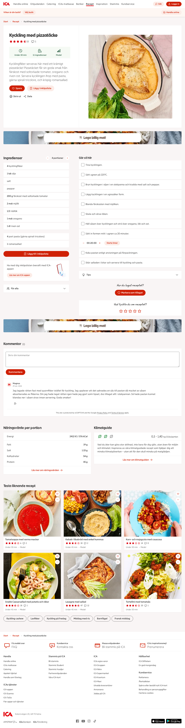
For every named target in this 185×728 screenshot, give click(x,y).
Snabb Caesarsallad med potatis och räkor (27, 601)
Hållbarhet (144, 656)
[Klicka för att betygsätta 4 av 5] (135, 311)
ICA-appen (8, 689)
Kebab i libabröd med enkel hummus (84, 539)
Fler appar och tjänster (13, 701)
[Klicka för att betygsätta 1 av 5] (121, 311)
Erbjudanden (37, 4)
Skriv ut (17, 96)
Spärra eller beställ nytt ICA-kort (153, 685)
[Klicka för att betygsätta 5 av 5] (139, 311)
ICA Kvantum (99, 677)
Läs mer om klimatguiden (136, 459)
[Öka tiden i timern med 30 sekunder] (99, 243)
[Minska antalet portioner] (47, 158)
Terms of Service (117, 413)
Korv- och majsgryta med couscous (144, 539)
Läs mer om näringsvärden (45, 470)
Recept (90, 4)
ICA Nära (98, 669)
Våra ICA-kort (55, 677)
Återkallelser (144, 681)
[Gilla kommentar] (15, 403)
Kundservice (127, 4)
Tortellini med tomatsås (138, 601)
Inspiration (102, 4)
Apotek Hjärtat (10, 673)
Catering (51, 4)
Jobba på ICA (99, 693)
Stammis (114, 4)
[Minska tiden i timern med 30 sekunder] (83, 243)
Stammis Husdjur (56, 669)
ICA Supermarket (101, 673)
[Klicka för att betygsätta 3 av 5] (130, 311)
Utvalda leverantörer (103, 685)
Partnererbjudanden (58, 673)
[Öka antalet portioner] (67, 158)
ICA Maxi (97, 681)
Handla (7, 656)
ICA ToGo (7, 697)
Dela (29, 96)
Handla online (20, 4)
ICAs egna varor (101, 661)
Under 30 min (20, 55)
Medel (59, 55)
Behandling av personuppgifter (152, 689)
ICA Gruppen (99, 665)
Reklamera (144, 677)
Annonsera (98, 689)
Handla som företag (12, 677)
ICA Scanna (8, 693)
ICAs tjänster (10, 684)
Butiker (80, 4)
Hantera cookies (146, 693)
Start (5, 21)
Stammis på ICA (57, 656)
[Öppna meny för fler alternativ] (57, 499)
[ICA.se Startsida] (6, 4)
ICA (95, 656)
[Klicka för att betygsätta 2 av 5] (125, 311)
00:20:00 (92, 243)
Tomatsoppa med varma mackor (22, 539)
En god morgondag (147, 665)
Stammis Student (56, 665)
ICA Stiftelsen (145, 661)
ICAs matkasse (66, 4)
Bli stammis (54, 661)
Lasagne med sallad (75, 601)
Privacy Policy (102, 413)
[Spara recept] (57, 494)
